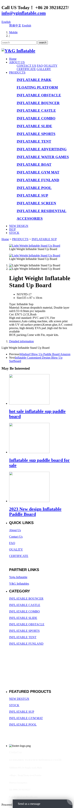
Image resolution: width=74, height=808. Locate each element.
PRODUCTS (17, 72)
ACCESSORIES (30, 219)
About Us (15, 530)
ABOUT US (17, 62)
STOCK (14, 232)
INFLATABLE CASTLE (36, 111)
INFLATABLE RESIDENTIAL (41, 211)
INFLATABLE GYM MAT (38, 172)
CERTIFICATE (26, 69)
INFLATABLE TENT (34, 141)
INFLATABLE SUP (32, 195)
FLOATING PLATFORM (37, 87)
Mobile (13, 32)
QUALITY (50, 65)
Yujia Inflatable (18, 577)
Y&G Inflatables (19, 583)
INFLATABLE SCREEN (36, 203)
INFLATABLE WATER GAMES (43, 157)
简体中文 (15, 25)
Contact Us (16, 536)
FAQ (40, 65)
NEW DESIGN (18, 226)
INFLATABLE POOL (34, 188)
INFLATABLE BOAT (34, 165)
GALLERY (44, 69)
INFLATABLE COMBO (36, 118)
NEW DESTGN (19, 698)
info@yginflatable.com (24, 13)
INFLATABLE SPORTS (36, 134)
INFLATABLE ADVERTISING (42, 149)
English (6, 21)
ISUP (12, 229)
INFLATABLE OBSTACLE (39, 95)
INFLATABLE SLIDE (34, 126)
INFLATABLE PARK (34, 80)
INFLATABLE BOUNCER (38, 103)
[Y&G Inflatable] (18, 50)
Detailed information (21, 341)
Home (13, 58)
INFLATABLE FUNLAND (38, 180)
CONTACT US (26, 65)
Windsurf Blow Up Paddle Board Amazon (45, 354)
